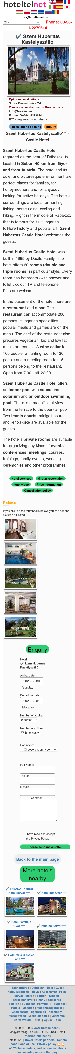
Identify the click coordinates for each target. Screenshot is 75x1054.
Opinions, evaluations (24, 99)
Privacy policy (46, 1044)
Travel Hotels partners (40, 1040)
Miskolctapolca (38, 1016)
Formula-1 (44, 1004)
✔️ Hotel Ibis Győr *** (51, 893)
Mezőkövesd (17, 1016)
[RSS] (58, 1044)
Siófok (29, 996)
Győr (59, 988)
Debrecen (38, 988)
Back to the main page (37, 859)
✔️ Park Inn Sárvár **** (51, 926)
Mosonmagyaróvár (49, 1008)
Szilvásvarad (22, 1020)
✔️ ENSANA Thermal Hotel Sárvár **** (19, 891)
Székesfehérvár (23, 1000)
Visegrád (28, 1008)
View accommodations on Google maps (36, 107)
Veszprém (58, 1016)
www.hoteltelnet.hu (47, 1028)
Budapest (28, 1004)
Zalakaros (54, 1000)
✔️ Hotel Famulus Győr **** (19, 924)
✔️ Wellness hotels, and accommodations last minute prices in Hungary (37, 1050)
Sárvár (18, 996)
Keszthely (55, 1012)
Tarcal (37, 1020)
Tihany (40, 1000)
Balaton (14, 1004)
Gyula (48, 1020)
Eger (50, 988)
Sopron (42, 996)
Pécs (62, 992)
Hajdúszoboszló (19, 992)
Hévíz (35, 992)
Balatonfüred (20, 988)
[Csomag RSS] (62, 1044)
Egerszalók (38, 1012)
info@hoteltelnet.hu (37, 1036)
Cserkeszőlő (20, 1012)
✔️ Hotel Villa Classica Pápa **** (19, 957)
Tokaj (58, 1020)
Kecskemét (49, 992)
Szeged (54, 996)
